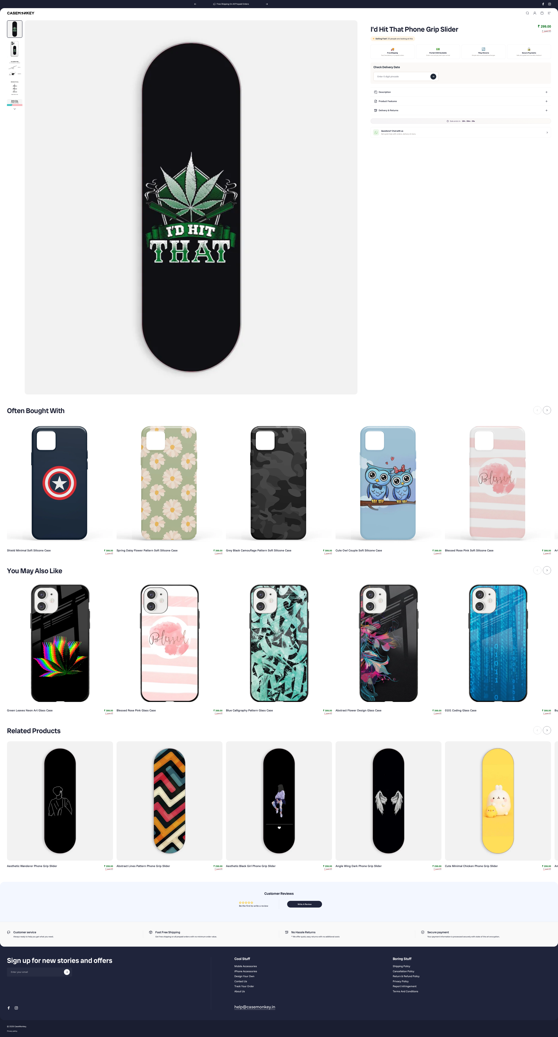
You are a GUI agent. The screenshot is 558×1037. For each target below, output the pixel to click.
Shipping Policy (401, 966)
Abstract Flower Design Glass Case (358, 710)
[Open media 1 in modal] (191, 207)
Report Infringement (404, 986)
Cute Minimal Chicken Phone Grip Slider (471, 866)
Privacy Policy (401, 981)
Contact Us (240, 981)
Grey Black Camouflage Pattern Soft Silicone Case (258, 550)
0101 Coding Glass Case (460, 710)
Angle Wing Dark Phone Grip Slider (359, 866)
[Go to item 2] (14, 49)
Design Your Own (244, 976)
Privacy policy (12, 1031)
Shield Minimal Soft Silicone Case (29, 550)
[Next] (267, 4)
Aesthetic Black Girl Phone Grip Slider (251, 866)
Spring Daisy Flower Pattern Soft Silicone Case (147, 550)
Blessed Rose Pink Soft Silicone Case (469, 550)
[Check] (433, 76)
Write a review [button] (305, 904)
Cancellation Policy (403, 971)
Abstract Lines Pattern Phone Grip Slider (143, 866)
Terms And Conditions (405, 991)
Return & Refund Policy (406, 976)
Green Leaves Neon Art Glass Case (30, 710)
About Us (239, 991)
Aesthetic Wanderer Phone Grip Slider (32, 866)
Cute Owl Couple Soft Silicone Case (359, 550)
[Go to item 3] (14, 68)
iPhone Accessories (245, 971)
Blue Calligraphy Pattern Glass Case (249, 710)
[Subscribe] (67, 972)
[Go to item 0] (14, 29)
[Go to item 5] (14, 108)
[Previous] (195, 4)
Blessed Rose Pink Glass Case (136, 710)
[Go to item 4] (14, 88)
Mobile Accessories (245, 966)
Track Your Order (244, 986)
